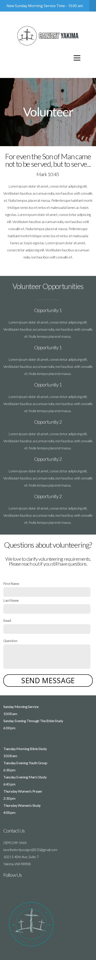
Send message (48, 680)
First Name (11, 584)
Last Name (11, 600)
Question (10, 641)
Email (7, 621)
